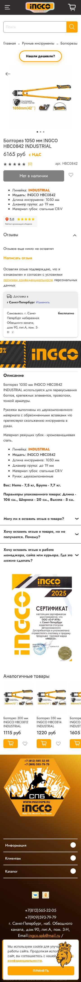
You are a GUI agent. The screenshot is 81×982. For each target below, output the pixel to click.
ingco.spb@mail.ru (44, 935)
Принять (41, 971)
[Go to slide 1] (37, 132)
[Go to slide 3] (43, 132)
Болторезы (69, 43)
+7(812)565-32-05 (40, 910)
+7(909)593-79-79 (40, 917)
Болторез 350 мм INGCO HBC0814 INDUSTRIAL (49, 722)
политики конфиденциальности (28, 279)
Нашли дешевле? (40, 56)
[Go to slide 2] (40, 132)
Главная (9, 43)
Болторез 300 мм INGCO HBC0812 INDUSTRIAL (15, 722)
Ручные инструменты (38, 43)
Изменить (43, 302)
